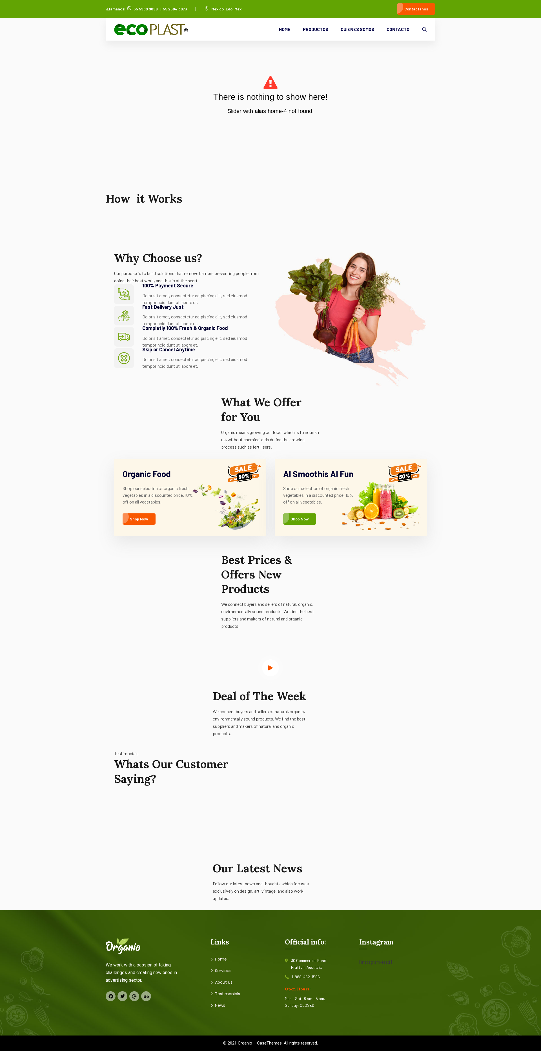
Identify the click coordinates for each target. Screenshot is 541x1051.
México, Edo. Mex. (227, 8)
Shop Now (139, 518)
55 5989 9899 (146, 8)
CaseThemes (269, 1043)
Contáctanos (416, 8)
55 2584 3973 (175, 8)
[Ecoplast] (151, 29)
